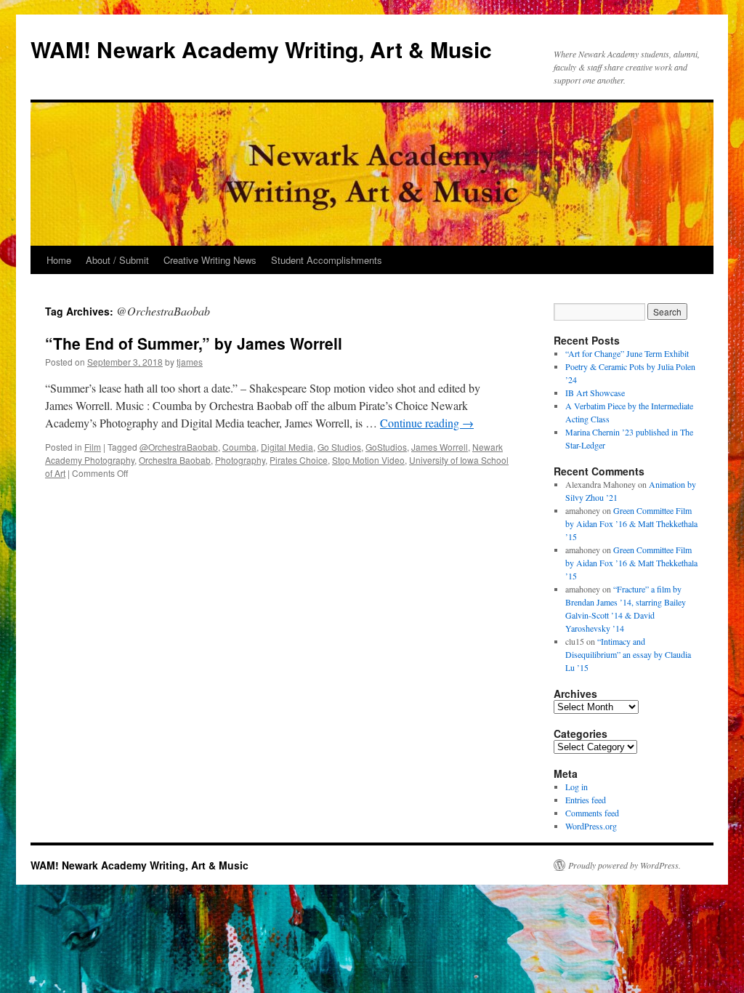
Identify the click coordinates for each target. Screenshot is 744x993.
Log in (576, 786)
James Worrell (439, 447)
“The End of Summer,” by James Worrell (193, 343)
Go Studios (339, 447)
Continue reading (427, 422)
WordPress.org (591, 826)
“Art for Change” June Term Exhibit (627, 353)
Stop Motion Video (368, 460)
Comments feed (592, 813)
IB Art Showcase (595, 392)
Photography (240, 460)
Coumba (239, 447)
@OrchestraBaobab (179, 447)
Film (92, 447)
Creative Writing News (209, 260)
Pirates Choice (299, 460)
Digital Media (287, 447)
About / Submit (117, 260)
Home (58, 260)
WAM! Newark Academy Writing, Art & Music (261, 49)
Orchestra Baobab (175, 460)
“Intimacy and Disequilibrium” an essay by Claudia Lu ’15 (628, 654)
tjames (190, 361)
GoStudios (386, 447)
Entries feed (585, 799)
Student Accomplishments (326, 260)
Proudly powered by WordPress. (624, 865)
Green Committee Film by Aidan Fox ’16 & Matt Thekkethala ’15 (631, 523)
